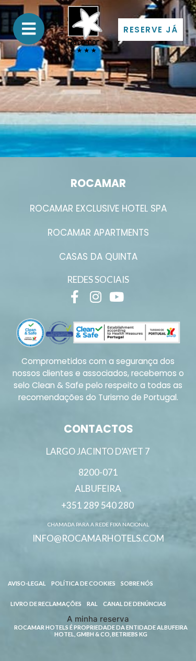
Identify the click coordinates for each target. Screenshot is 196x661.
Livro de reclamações (46, 603)
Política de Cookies (83, 583)
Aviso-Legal (27, 583)
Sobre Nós (137, 583)
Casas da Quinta (98, 256)
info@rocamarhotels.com (98, 538)
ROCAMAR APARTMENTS (98, 232)
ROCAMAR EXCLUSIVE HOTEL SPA (98, 208)
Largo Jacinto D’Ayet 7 (98, 451)
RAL (92, 603)
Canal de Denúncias (134, 603)
